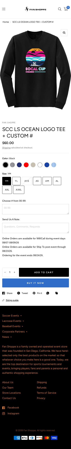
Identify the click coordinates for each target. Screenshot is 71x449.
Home (6, 22)
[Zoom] (64, 32)
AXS (26, 181)
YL (16, 181)
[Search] (60, 9)
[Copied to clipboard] (57, 293)
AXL (7, 189)
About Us (7, 382)
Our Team (7, 387)
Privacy (41, 398)
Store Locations (11, 392)
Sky (53, 165)
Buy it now (35, 283)
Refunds (41, 387)
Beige (33, 165)
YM (6, 181)
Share (9, 293)
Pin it (39, 293)
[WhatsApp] (48, 293)
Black (5, 165)
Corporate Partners (13, 331)
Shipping (6, 147)
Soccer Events (10, 315)
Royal (47, 165)
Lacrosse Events (11, 320)
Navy (19, 165)
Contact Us (9, 398)
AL (57, 181)
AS (37, 181)
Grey (12, 165)
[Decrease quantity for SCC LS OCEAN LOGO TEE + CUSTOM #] (5, 272)
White (40, 165)
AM (47, 181)
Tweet (25, 293)
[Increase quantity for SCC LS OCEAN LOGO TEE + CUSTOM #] (14, 272)
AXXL (19, 189)
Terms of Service (46, 392)
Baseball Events (11, 326)
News (5, 336)
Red (26, 165)
